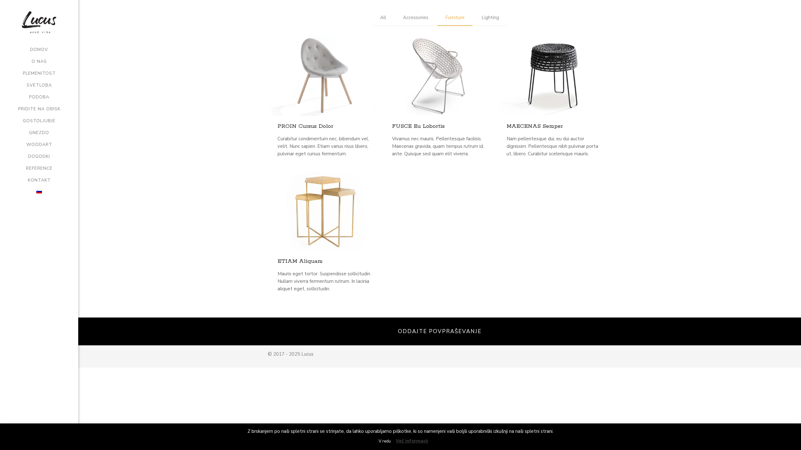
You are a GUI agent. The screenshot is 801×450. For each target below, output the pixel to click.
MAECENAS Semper (535, 126)
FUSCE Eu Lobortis (418, 126)
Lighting (490, 17)
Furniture (455, 17)
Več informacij (412, 441)
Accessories (415, 17)
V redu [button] (385, 441)
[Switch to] (39, 192)
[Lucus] (39, 22)
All (383, 17)
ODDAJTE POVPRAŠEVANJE (440, 331)
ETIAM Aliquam (300, 261)
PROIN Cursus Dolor (305, 126)
